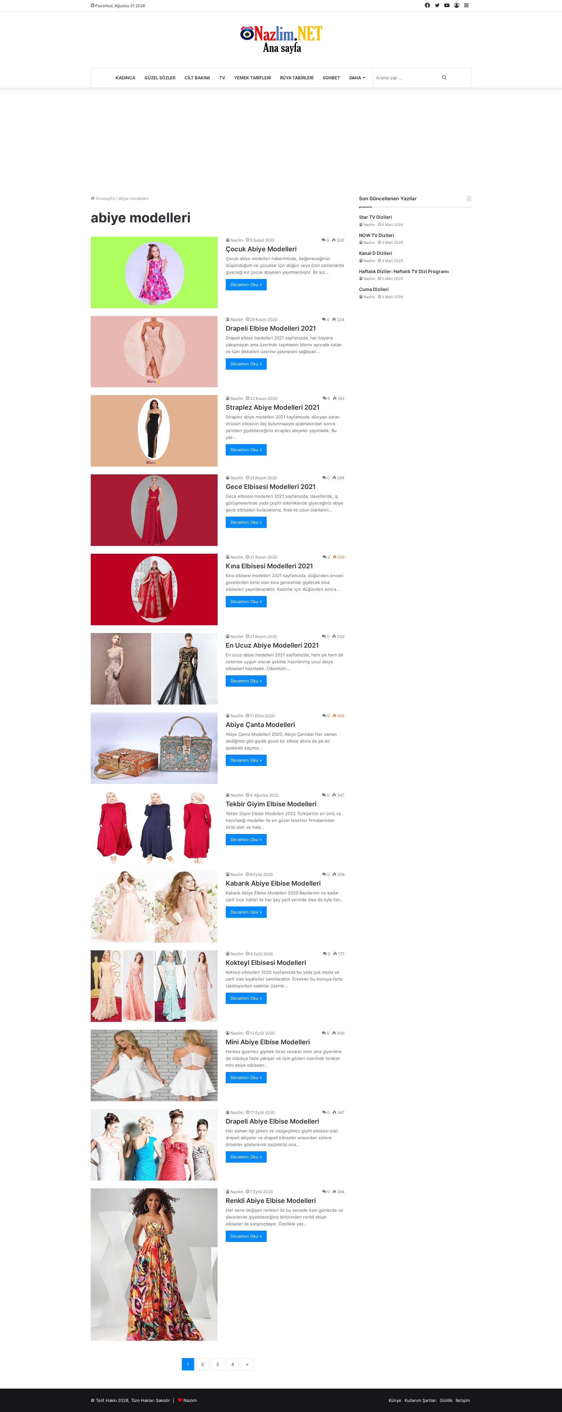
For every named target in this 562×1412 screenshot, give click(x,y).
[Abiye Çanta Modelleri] (154, 748)
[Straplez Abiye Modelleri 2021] (154, 431)
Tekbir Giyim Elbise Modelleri (271, 804)
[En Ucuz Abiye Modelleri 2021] (154, 669)
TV (222, 77)
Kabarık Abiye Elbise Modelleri (273, 883)
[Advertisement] (281, 139)
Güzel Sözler (159, 77)
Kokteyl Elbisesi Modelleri (266, 963)
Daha (355, 77)
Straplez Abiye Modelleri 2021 (273, 407)
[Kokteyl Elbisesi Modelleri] (154, 986)
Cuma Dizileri (374, 289)
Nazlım (190, 1400)
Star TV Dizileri (375, 217)
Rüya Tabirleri (297, 77)
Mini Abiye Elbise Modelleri (268, 1042)
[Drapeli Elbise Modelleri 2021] (154, 351)
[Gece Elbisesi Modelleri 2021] (154, 510)
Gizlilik (446, 1400)
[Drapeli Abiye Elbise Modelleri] (154, 1145)
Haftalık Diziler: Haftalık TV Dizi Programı (404, 271)
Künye (395, 1400)
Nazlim (237, 240)
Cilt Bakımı (197, 77)
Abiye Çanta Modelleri (260, 725)
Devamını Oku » (246, 284)
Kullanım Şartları (420, 1400)
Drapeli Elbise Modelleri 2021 (271, 328)
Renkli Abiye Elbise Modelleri (271, 1201)
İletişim (463, 1400)
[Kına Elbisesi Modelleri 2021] (154, 589)
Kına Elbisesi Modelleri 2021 (269, 566)
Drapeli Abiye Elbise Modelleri (272, 1121)
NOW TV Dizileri (376, 235)
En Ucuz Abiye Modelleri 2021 (272, 645)
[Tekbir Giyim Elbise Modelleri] (154, 827)
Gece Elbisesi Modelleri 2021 (271, 487)
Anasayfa (104, 198)
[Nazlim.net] (281, 40)
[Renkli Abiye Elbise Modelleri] (154, 1264)
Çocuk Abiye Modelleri (261, 249)
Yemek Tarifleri (252, 77)
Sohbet (331, 77)
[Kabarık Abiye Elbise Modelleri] (154, 907)
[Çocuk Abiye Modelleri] (154, 272)
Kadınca (125, 77)
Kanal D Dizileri (375, 253)
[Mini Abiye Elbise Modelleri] (154, 1065)
